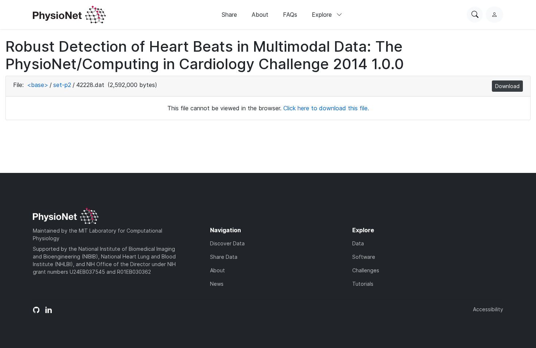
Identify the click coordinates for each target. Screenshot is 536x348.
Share (229, 14)
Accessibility (488, 309)
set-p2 (62, 84)
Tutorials (362, 284)
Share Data (223, 257)
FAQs (290, 14)
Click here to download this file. (326, 108)
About (260, 14)
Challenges (365, 270)
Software (363, 257)
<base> (37, 84)
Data (358, 243)
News (217, 284)
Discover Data (227, 243)
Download (507, 86)
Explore (323, 14)
